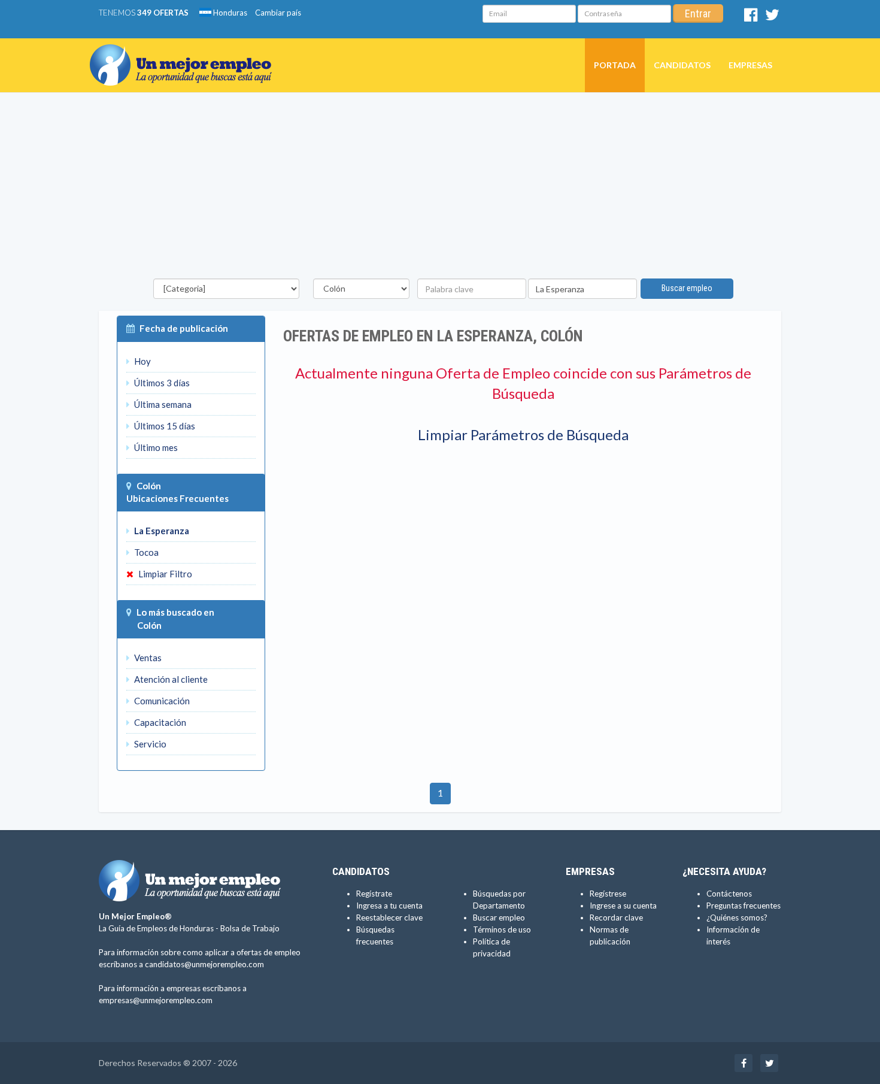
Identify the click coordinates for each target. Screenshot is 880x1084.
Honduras (229, 12)
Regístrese (608, 893)
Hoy (141, 361)
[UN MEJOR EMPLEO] (185, 53)
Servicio (149, 743)
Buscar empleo (686, 288)
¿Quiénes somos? (736, 917)
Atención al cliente (170, 679)
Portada (615, 65)
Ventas (147, 657)
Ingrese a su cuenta (623, 905)
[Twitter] (772, 17)
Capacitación (159, 722)
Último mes (155, 447)
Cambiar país (278, 12)
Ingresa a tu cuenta (389, 905)
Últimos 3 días (161, 382)
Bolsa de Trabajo (250, 928)
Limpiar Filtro (164, 573)
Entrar (698, 13)
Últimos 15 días (163, 425)
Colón (148, 485)
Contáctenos (729, 893)
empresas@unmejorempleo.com (156, 1000)
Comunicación (161, 700)
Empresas (750, 65)
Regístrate (374, 893)
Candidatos (682, 65)
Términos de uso (502, 929)
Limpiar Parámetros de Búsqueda (523, 434)
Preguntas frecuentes (743, 905)
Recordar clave (616, 917)
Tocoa (145, 552)
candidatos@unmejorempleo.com (204, 964)
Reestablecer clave (389, 917)
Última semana (162, 404)
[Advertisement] (440, 188)
